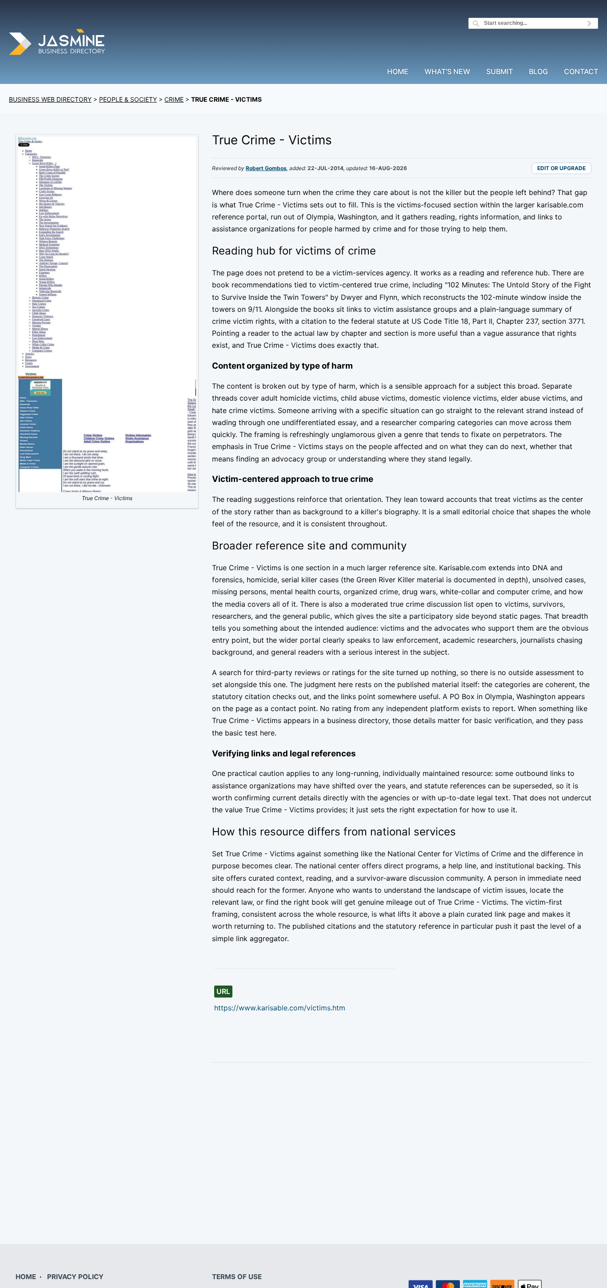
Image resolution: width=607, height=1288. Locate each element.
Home (397, 72)
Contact (581, 72)
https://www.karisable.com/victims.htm (279, 1007)
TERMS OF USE (237, 1276)
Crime (174, 99)
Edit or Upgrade (561, 168)
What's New (447, 72)
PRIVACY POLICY (75, 1276)
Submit (499, 72)
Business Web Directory (50, 99)
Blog (538, 72)
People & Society (128, 99)
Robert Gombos (266, 168)
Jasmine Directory (58, 43)
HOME (26, 1276)
